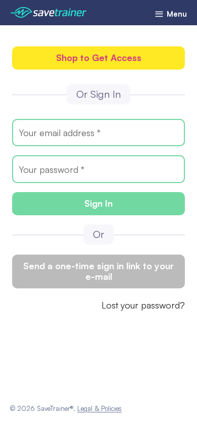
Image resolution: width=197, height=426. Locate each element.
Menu (176, 14)
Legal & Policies (99, 408)
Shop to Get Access (98, 57)
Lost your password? (143, 305)
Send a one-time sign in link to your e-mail (98, 271)
